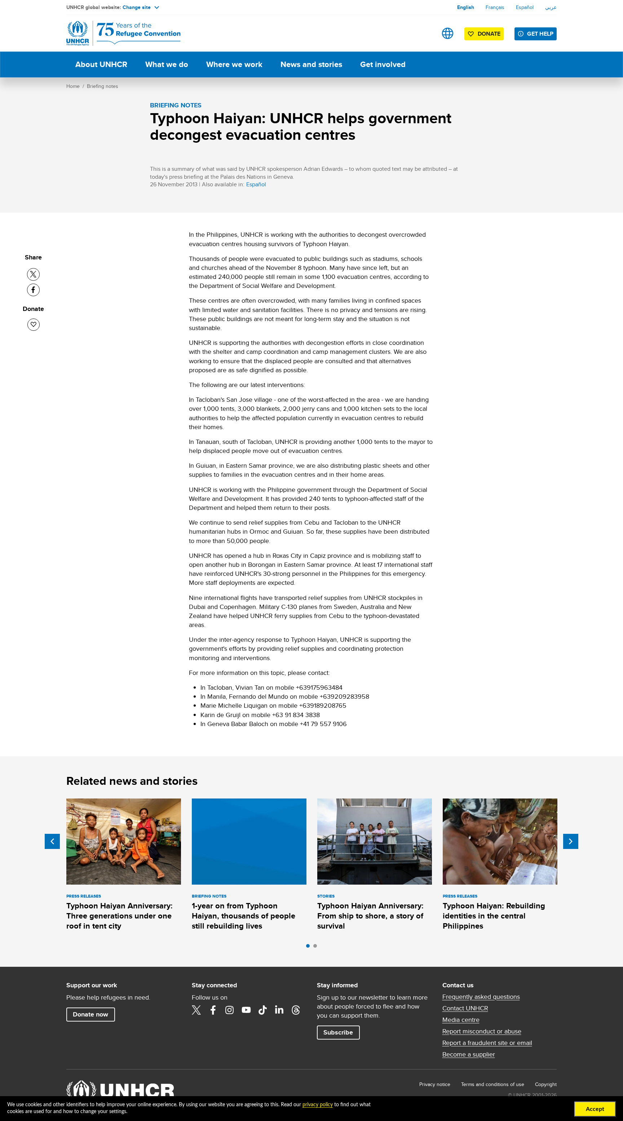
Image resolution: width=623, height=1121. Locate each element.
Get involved (383, 64)
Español (525, 7)
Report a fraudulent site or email (487, 1043)
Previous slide (52, 841)
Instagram (229, 1010)
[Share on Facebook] (33, 290)
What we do (166, 64)
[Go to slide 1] (309, 947)
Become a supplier (468, 1054)
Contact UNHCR (465, 1008)
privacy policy (317, 1104)
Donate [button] (489, 34)
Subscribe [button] (338, 1032)
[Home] (116, 33)
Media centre (461, 1020)
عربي (551, 7)
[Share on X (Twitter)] (33, 274)
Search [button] (425, 33)
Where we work (234, 64)
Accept (595, 1109)
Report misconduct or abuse (481, 1031)
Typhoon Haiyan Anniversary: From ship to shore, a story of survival (370, 916)
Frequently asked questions (481, 997)
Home (73, 86)
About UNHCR (101, 64)
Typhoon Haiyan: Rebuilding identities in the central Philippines (494, 916)
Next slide (570, 841)
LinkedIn (279, 1010)
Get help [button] (540, 34)
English (465, 7)
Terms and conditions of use (492, 1084)
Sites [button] (448, 33)
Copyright (546, 1084)
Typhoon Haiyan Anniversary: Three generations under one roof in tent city (119, 916)
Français (495, 7)
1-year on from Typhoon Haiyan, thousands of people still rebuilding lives (243, 916)
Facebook (213, 1010)
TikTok (263, 1010)
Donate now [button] (90, 1014)
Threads (296, 1010)
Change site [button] (137, 7)
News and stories (311, 64)
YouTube (246, 1010)
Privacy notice (434, 1084)
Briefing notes (102, 86)
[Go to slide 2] (317, 947)
